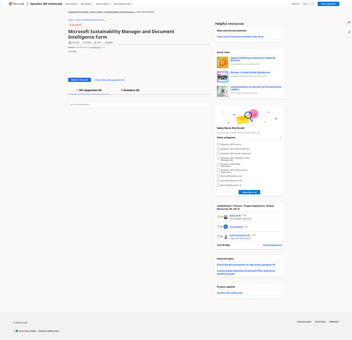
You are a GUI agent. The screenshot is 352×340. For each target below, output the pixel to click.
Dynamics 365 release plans (230, 292)
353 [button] (245, 215)
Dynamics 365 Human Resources (236, 153)
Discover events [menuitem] (102, 4)
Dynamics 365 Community (46, 3)
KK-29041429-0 (96, 47)
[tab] (88, 91)
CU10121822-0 (236, 227)
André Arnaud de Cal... (240, 235)
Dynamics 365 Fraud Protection (235, 149)
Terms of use (320, 321)
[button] (295, 4)
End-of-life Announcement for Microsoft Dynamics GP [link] (246, 264)
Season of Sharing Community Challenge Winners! (252, 59)
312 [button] (246, 227)
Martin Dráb (235, 215)
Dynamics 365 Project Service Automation (234, 171)
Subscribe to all (249, 192)
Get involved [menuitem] (71, 4)
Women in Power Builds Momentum (250, 72)
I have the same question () (109, 79)
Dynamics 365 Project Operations (230, 165)
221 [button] (104, 47)
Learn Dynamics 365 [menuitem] (122, 4)
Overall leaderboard (272, 245)
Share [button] (99, 42)
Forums (92, 12)
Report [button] (110, 42)
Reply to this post (79, 79)
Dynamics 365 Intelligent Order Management (235, 159)
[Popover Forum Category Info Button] (258, 132)
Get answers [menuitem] (86, 4)
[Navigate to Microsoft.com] (16, 3)
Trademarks (334, 321)
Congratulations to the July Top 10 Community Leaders (255, 88)
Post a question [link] (328, 3)
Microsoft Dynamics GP (231, 181)
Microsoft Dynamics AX (231, 176)
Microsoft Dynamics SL (231, 185)
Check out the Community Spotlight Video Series (240, 36)
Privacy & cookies (304, 321)
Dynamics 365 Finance (231, 144)
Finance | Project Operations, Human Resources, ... (116, 12)
